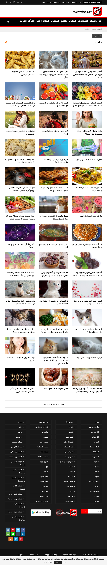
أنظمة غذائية (69, 422)
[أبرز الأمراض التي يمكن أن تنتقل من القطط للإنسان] (54, 289)
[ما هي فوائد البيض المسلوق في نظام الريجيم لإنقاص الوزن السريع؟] (54, 317)
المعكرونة (95, 456)
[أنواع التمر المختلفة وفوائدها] (54, 377)
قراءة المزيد (47, 562)
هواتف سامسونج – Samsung (17, 479)
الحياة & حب (42, 20)
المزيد (43, 2)
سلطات (96, 471)
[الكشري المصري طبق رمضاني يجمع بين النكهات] (87, 232)
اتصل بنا (20, 554)
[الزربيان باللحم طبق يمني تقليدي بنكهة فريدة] (87, 176)
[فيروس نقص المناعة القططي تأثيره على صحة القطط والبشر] (20, 289)
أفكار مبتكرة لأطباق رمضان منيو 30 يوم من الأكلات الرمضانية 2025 (20, 217)
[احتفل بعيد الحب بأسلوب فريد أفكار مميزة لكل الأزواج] (87, 289)
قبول (58, 562)
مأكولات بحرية (94, 427)
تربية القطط (69, 486)
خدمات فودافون (42, 446)
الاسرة (71, 427)
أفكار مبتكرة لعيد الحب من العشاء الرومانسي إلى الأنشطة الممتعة (21, 274)
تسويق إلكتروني (16, 446)
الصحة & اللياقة (68, 441)
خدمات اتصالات (43, 456)
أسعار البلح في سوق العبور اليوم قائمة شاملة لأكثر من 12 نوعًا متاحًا (87, 274)
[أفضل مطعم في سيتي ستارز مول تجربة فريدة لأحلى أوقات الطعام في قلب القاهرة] (87, 60)
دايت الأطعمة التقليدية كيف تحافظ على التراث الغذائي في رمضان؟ (20, 104)
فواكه (96, 496)
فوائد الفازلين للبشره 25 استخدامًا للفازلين (21, 359)
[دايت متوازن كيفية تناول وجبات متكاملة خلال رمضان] (87, 119)
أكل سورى (95, 432)
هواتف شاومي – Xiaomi (18, 487)
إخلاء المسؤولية (76, 2)
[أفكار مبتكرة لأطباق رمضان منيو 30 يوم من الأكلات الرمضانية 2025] (20, 204)
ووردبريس (19, 436)
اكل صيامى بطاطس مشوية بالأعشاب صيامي (23, 73)
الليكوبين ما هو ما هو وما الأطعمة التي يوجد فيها (54, 104)
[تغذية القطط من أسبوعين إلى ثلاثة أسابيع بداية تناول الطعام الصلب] (87, 377)
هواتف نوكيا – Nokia (15, 498)
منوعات (54, 20)
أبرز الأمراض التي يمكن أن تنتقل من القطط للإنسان (54, 302)
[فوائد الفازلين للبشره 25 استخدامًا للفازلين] (20, 345)
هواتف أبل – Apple (16, 451)
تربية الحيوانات (68, 481)
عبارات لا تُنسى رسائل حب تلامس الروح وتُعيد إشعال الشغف (22, 189)
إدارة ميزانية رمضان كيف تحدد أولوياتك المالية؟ (56, 160)
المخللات (96, 451)
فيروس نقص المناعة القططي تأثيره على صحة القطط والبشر (20, 302)
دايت (71, 491)
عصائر (97, 486)
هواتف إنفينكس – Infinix (17, 463)
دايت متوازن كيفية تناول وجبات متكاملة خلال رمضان (89, 132)
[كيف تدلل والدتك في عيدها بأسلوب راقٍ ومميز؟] (20, 119)
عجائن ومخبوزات (93, 481)
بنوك (46, 466)
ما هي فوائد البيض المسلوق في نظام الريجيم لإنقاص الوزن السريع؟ (54, 330)
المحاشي (96, 441)
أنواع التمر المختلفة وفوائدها (56, 388)
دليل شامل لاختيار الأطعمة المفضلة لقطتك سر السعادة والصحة (20, 330)
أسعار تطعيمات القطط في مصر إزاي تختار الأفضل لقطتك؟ (53, 217)
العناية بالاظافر (68, 446)
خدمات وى (44, 451)
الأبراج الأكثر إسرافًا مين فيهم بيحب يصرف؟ (21, 245)
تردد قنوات (44, 486)
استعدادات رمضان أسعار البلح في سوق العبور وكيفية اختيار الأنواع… (54, 274)
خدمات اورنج (44, 441)
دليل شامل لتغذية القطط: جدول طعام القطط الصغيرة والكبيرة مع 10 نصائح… (53, 74)
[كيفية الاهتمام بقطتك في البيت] (87, 345)
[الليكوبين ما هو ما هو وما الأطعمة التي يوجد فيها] (54, 91)
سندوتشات (95, 461)
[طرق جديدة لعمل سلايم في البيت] (87, 147)
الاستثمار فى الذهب (41, 427)
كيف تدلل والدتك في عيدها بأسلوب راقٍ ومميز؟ (20, 132)
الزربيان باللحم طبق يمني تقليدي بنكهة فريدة (89, 189)
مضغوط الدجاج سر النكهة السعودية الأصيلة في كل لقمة (20, 160)
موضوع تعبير (69, 501)
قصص (96, 501)
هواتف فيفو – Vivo (15, 493)
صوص (96, 466)
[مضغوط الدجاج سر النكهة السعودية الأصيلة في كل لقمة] (20, 147)
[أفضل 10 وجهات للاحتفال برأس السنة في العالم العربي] (20, 377)
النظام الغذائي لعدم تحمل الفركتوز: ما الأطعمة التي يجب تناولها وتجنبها (87, 104)
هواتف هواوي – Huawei (18, 505)
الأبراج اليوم (44, 461)
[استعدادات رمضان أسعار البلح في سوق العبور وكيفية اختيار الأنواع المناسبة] (54, 261)
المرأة (31, 20)
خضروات (45, 491)
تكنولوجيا (83, 20)
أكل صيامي (95, 436)
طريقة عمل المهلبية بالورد (91, 216)
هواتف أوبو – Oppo (15, 456)
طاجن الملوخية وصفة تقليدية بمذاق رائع (53, 245)
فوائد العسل (44, 496)
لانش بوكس (94, 491)
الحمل (71, 432)
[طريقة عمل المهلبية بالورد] (87, 204)
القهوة (71, 466)
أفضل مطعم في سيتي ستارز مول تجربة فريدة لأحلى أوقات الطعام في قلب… (87, 74)
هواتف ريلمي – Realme (18, 471)
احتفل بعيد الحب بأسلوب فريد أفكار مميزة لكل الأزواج (87, 302)
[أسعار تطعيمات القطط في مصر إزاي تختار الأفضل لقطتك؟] (54, 204)
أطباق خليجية (94, 446)
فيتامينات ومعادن (42, 501)
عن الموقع (65, 2)
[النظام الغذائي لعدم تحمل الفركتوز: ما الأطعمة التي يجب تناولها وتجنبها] (87, 91)
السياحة (70, 476)
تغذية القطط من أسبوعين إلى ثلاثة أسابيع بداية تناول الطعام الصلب (87, 390)
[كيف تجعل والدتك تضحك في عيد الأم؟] (54, 119)
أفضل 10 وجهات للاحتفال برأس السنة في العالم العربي (22, 390)
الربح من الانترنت (43, 422)
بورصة (46, 471)
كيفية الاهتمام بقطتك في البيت (89, 357)
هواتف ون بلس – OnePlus (17, 518)
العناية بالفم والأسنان (66, 461)
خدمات (72, 20)
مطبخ (64, 20)
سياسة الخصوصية (69, 554)
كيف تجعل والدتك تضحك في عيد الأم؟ (55, 132)
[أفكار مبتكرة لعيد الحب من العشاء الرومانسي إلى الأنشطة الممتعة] (20, 261)
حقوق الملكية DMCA (53, 2)
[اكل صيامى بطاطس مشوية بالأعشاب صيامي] (20, 60)
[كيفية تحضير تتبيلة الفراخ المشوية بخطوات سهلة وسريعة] (54, 176)
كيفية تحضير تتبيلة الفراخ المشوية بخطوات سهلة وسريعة (54, 189)
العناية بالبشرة (68, 451)
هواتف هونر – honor (15, 511)
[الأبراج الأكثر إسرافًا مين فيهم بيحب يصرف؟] (20, 232)
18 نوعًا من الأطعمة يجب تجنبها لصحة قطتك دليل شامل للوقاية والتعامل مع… (55, 360)
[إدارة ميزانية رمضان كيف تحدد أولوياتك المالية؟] (54, 147)
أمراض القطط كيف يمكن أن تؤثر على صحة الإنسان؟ (88, 330)
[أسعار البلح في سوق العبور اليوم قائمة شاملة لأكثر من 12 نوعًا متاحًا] (87, 261)
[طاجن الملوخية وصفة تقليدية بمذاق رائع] (54, 232)
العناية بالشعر (69, 456)
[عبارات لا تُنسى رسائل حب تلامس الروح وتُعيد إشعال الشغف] (20, 176)
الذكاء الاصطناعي (16, 441)
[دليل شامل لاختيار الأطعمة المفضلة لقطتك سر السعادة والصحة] (20, 317)
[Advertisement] (35, 10)
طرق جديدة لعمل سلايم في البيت (88, 159)
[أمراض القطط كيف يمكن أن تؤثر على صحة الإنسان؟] (87, 317)
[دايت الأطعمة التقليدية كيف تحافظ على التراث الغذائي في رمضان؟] (20, 91)
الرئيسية (94, 20)
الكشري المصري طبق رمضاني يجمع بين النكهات (87, 245)
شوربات (96, 476)
